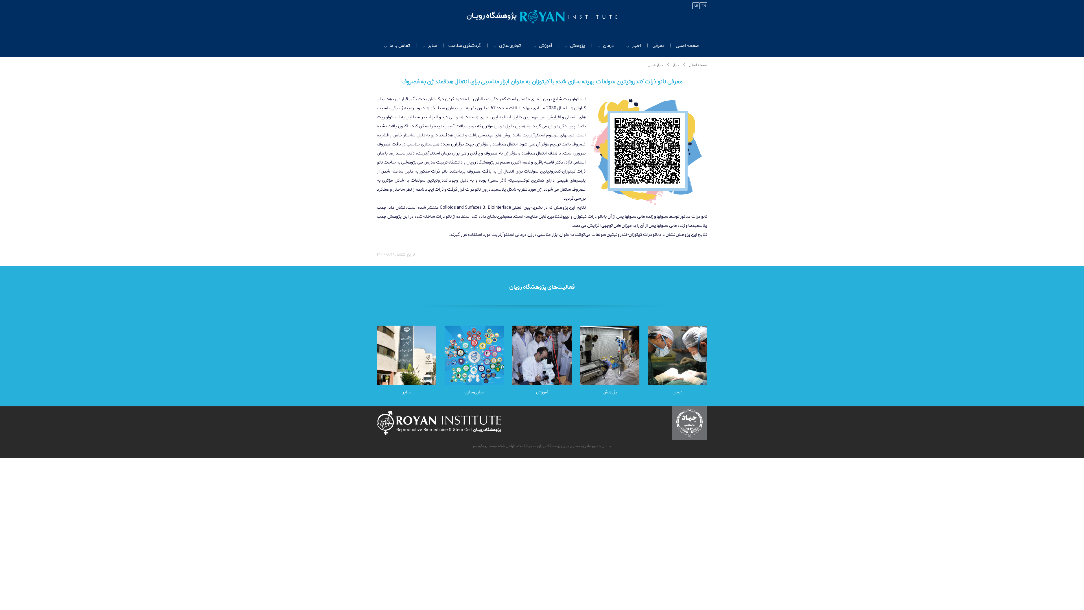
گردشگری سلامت (464, 45)
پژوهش (577, 45)
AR (696, 6)
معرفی (658, 45)
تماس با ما (400, 45)
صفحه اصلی (687, 45)
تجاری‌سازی (510, 45)
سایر (432, 45)
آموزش (545, 45)
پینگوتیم (480, 446)
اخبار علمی (656, 65)
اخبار (636, 45)
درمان (608, 45)
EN (703, 6)
